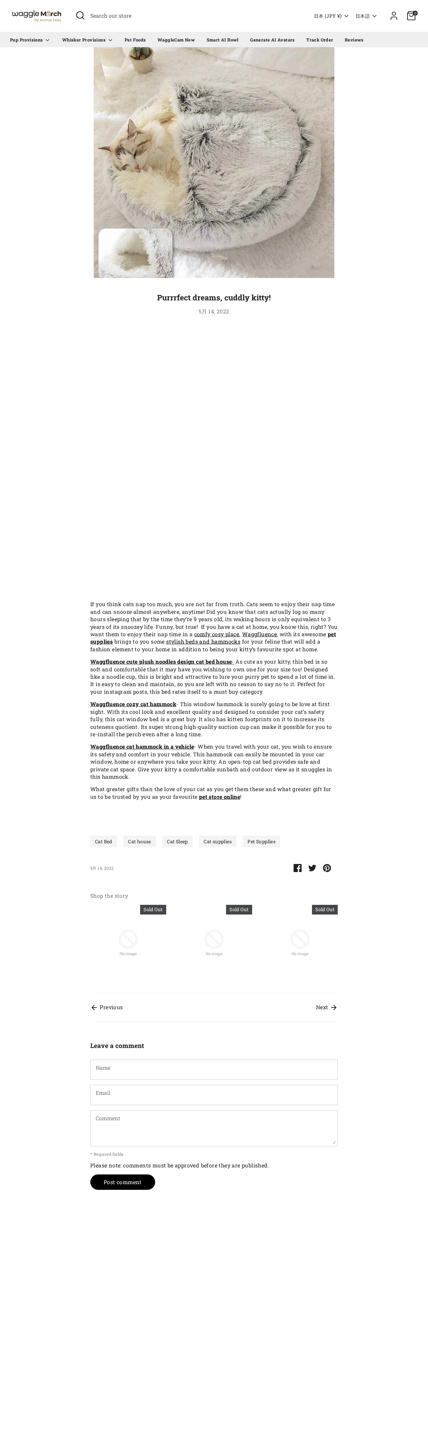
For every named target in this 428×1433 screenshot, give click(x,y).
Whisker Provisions (84, 40)
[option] (123, 944)
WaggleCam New (176, 40)
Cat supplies (218, 841)
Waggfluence (259, 634)
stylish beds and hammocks (203, 641)
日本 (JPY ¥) (328, 16)
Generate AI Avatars (272, 40)
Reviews (354, 40)
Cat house (139, 841)
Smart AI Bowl (223, 40)
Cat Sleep (177, 841)
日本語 (362, 16)
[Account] (394, 15)
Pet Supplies (261, 841)
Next (323, 1007)
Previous (110, 1007)
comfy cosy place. (217, 634)
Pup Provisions (27, 40)
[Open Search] (80, 15)
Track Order (319, 40)
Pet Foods (135, 40)
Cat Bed (103, 841)
